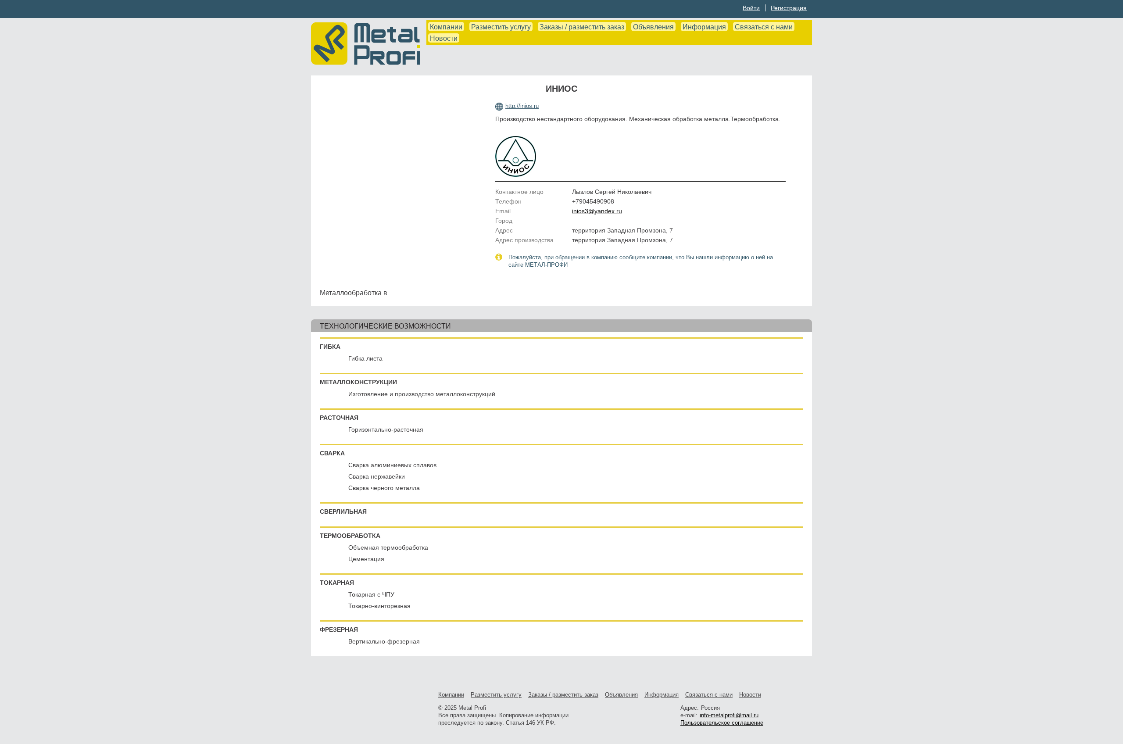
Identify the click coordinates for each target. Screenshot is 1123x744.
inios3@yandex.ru (597, 211)
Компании (446, 27)
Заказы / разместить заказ (582, 27)
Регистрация (789, 7)
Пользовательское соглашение (721, 722)
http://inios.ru (522, 106)
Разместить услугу (501, 27)
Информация (704, 27)
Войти (751, 7)
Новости (444, 38)
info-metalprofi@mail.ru (729, 715)
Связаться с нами (764, 27)
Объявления (653, 27)
